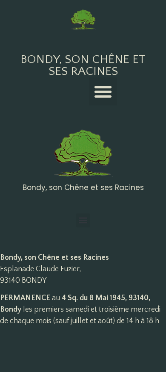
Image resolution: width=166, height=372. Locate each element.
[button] (103, 91)
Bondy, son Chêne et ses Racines (83, 65)
